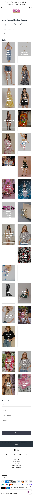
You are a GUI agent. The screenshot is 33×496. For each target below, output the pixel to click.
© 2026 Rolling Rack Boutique (9, 493)
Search (16, 458)
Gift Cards (16, 459)
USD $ (4, 477)
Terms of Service (16, 465)
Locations (16, 463)
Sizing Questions (16, 467)
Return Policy (16, 461)
